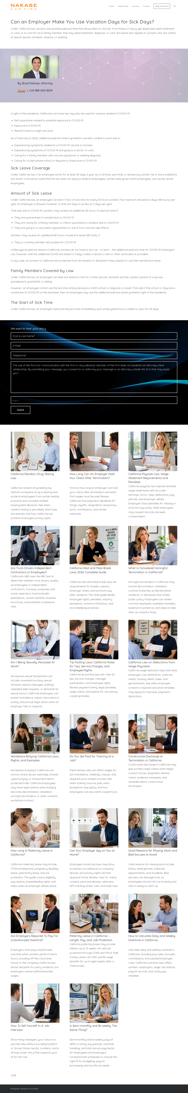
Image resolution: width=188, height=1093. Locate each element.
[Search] (174, 6)
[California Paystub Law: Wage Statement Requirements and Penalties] (152, 451)
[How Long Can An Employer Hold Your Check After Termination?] (94, 451)
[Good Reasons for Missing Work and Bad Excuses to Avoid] (152, 828)
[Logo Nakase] (24, 6)
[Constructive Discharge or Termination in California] (152, 734)
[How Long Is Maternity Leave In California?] (35, 828)
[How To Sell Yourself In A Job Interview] (35, 1003)
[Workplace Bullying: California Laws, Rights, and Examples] (35, 734)
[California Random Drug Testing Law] (35, 451)
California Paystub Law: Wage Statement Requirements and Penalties (148, 478)
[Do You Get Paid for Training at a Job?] (94, 734)
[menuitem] (111, 6)
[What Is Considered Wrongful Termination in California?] (152, 545)
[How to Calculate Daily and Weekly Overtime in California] (152, 913)
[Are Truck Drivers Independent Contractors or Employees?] (35, 545)
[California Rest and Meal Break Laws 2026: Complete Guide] (94, 545)
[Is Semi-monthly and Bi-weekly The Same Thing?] (94, 1003)
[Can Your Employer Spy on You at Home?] (94, 828)
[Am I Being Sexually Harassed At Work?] (35, 639)
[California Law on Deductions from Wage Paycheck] (152, 639)
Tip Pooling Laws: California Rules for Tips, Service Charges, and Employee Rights (92, 666)
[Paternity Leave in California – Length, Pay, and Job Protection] (94, 913)
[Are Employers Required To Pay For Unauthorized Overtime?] (35, 913)
